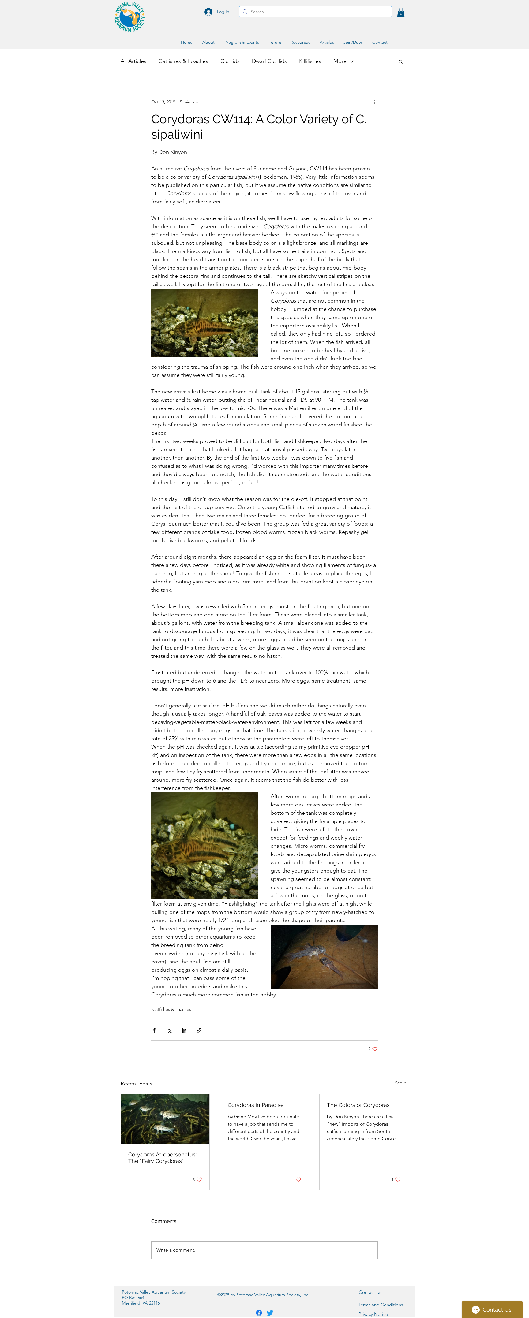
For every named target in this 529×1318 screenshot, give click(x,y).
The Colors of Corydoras (358, 1105)
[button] (401, 12)
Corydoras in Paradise (256, 1105)
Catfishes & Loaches (183, 61)
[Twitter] (270, 1313)
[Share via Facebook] (154, 1030)
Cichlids (230, 61)
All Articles (133, 61)
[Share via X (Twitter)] (169, 1030)
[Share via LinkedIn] (184, 1030)
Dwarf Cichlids (269, 61)
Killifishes (310, 61)
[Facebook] (259, 1313)
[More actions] (374, 102)
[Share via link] (199, 1030)
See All (401, 1082)
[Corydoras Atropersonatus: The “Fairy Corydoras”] (165, 1119)
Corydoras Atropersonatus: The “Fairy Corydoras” (162, 1157)
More (340, 61)
